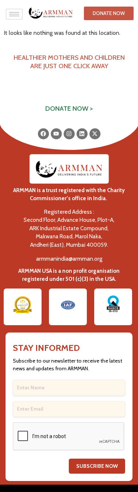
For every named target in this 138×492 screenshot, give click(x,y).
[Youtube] (56, 133)
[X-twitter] (94, 133)
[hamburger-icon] (14, 14)
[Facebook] (43, 133)
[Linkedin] (82, 133)
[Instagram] (69, 133)
